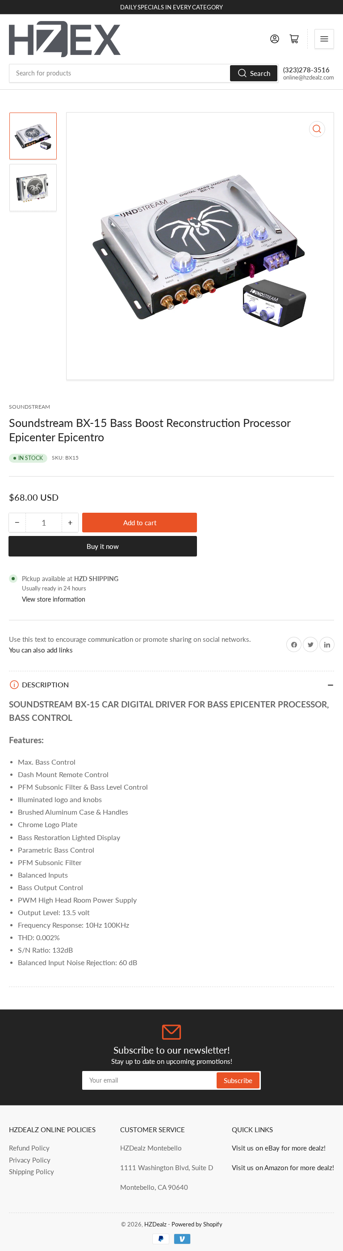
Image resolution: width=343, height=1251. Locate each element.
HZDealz (155, 1224)
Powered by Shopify (197, 1224)
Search (260, 73)
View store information (53, 599)
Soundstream (29, 406)
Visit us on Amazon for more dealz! (283, 1167)
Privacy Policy (29, 1160)
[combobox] (144, 73)
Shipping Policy (31, 1171)
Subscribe (238, 1080)
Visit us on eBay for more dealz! (279, 1148)
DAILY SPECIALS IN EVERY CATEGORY (171, 7)
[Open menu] (324, 39)
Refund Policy (29, 1148)
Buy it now (103, 546)
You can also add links (41, 650)
